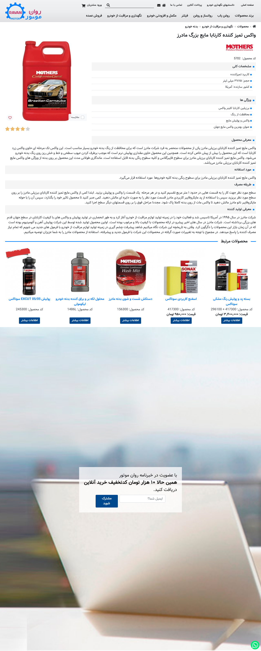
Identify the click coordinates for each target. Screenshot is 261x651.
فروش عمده (94, 15)
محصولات (243, 26)
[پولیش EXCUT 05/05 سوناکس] (80, 272)
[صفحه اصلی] (164, 5)
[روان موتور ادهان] (23, 11)
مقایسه (75, 117)
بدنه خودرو (191, 26)
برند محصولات (244, 15)
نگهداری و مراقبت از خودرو (124, 15)
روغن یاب (223, 15)
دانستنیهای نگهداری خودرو (220, 5)
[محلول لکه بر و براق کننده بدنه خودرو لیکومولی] (130, 272)
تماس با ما (176, 5)
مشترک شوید (107, 501)
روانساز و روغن (202, 15)
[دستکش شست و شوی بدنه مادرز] (181, 272)
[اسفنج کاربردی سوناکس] (231, 272)
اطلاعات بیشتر (231, 320)
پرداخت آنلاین (194, 5)
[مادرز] (239, 47)
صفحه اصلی (247, 5)
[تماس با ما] (158, 5)
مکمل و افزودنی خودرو (161, 15)
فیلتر (184, 15)
